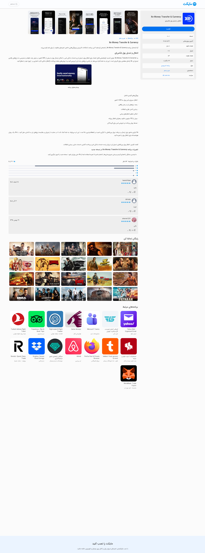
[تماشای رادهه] (73, 279)
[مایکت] (189, 6)
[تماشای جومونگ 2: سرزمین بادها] (73, 264)
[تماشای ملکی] (21, 264)
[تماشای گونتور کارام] (125, 279)
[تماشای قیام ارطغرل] (73, 249)
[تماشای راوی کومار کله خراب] (21, 279)
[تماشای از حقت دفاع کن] (99, 279)
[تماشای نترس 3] (99, 264)
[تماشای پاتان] (125, 294)
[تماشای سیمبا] (47, 264)
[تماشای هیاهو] (21, 294)
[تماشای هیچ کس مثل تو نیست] (99, 294)
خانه (136, 38)
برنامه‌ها (130, 38)
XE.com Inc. (166, 75)
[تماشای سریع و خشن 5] (73, 294)
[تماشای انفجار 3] (47, 294)
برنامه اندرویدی (165, 66)
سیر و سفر (167, 70)
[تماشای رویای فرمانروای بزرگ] (125, 249)
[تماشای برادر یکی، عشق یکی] (99, 249)
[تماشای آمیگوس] (47, 279)
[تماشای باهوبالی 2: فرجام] (125, 264)
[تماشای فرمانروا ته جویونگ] (21, 249)
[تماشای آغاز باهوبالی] (47, 249)
